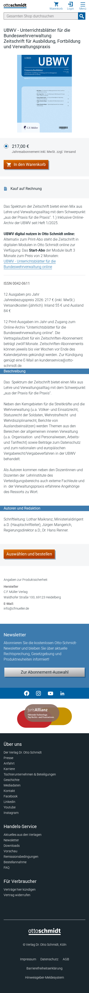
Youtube (10, 807)
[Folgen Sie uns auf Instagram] (38, 693)
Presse (8, 758)
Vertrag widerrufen (17, 895)
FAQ (6, 867)
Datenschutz (49, 959)
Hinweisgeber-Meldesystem (44, 977)
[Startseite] (45, 934)
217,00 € (44, 148)
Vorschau (10, 851)
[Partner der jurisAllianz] (44, 716)
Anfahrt (9, 763)
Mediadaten (12, 785)
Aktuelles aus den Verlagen (23, 834)
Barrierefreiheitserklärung (44, 968)
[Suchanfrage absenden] (81, 16)
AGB (66, 959)
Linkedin (9, 802)
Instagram (11, 813)
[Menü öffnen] (83, 4)
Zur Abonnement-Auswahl (44, 672)
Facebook (11, 796)
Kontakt (9, 791)
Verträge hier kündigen (20, 889)
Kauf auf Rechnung (26, 188)
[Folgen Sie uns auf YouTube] (50, 693)
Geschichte (11, 780)
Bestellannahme (15, 862)
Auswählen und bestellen (29, 554)
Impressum (28, 959)
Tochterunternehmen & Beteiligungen (30, 774)
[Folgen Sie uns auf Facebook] (26, 693)
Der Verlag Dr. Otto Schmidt (23, 752)
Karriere (9, 769)
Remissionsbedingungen (21, 856)
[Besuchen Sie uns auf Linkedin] (62, 693)
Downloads (12, 845)
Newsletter (11, 840)
